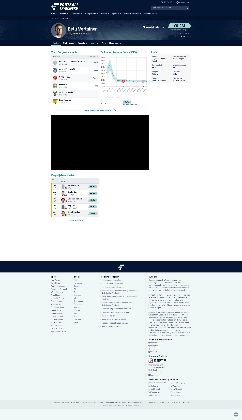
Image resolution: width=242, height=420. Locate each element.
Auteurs (186, 402)
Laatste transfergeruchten (112, 284)
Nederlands (183, 2)
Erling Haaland (56, 301)
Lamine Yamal (57, 328)
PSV (75, 280)
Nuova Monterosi (153, 27)
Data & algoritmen (89, 402)
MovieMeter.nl (154, 389)
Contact (101, 402)
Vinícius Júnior (57, 325)
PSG (75, 316)
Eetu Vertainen (64, 18)
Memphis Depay (57, 298)
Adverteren (75, 402)
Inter (76, 313)
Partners (65, 402)
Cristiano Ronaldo (58, 316)
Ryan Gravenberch (58, 331)
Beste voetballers (108, 316)
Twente (77, 286)
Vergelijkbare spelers (111, 43)
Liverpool (77, 319)
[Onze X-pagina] (168, 3)
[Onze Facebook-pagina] (161, 3)
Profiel (56, 43)
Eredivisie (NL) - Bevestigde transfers (116, 309)
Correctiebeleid (152, 402)
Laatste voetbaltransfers (111, 280)
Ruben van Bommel (59, 289)
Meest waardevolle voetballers (114, 319)
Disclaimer (176, 402)
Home (54, 14)
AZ (75, 289)
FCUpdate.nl (153, 386)
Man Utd (77, 307)
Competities (90, 14)
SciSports (158, 308)
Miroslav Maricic (75, 199)
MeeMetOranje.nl (177, 395)
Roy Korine (72, 192)
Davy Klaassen (57, 295)
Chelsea (77, 310)
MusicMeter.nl (176, 389)
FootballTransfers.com (157, 383)
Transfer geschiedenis (88, 43)
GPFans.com (175, 386)
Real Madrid (78, 301)
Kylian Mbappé (57, 313)
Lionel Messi (56, 310)
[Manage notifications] (236, 414)
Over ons (56, 402)
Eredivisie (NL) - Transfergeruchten (115, 312)
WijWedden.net (154, 392)
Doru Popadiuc (74, 212)
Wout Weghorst (57, 292)
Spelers (115, 14)
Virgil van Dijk (56, 304)
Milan (76, 298)
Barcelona (78, 304)
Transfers (75, 14)
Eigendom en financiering (116, 402)
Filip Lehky (72, 206)
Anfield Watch (154, 395)
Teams (104, 14)
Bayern (77, 322)
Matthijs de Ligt (57, 322)
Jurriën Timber (57, 319)
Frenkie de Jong (57, 307)
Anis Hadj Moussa (58, 286)
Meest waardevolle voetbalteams (115, 323)
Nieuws (63, 14)
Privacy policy (165, 402)
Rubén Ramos (73, 185)
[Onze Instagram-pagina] (164, 3)
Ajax (75, 292)
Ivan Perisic (55, 280)
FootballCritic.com (178, 383)
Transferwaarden (131, 14)
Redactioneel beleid (136, 402)
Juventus (77, 295)
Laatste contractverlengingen (113, 287)
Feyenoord (78, 283)
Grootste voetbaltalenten (112, 326)
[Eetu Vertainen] (58, 30)
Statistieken (149, 14)
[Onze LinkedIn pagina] (171, 3)
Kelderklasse (176, 392)
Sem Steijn (55, 283)
